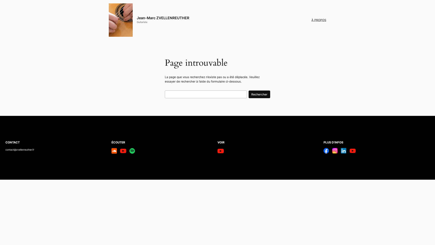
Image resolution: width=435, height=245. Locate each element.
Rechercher (259, 94)
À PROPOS (318, 20)
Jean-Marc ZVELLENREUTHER (163, 18)
